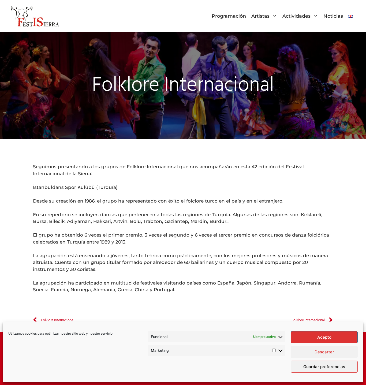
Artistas (260, 16)
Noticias (333, 16)
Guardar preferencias (324, 366)
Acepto (324, 337)
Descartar (324, 351)
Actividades (296, 16)
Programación (229, 16)
